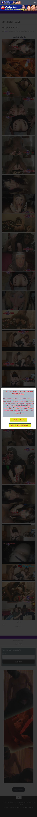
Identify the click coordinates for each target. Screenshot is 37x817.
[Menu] (34, 2)
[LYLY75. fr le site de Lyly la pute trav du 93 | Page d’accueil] (14, 2)
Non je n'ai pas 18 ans (19, 425)
